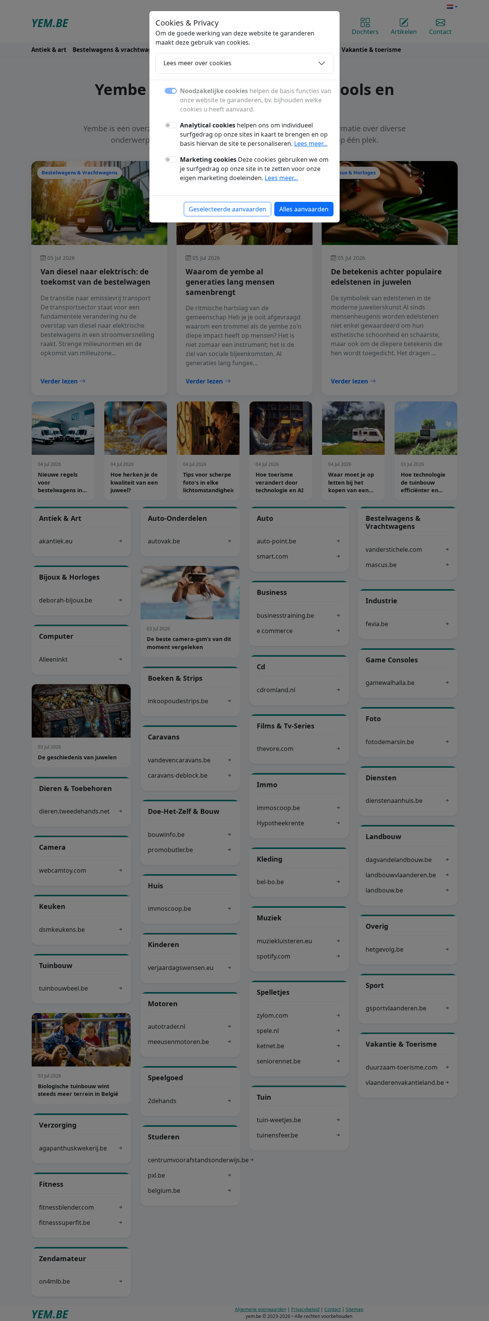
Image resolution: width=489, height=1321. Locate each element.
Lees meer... (310, 143)
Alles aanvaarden (304, 209)
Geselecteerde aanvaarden (227, 209)
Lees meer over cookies (198, 63)
